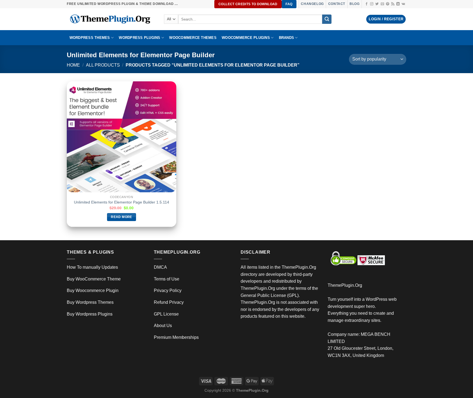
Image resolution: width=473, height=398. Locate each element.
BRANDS (286, 38)
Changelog (312, 4)
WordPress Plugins (139, 38)
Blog (354, 4)
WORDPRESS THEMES (90, 38)
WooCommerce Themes (193, 38)
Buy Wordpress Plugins (90, 314)
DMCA (160, 267)
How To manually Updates (92, 267)
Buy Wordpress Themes (90, 302)
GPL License (166, 314)
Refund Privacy (169, 302)
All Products (103, 65)
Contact (336, 4)
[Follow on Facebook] (366, 4)
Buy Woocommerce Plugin (93, 290)
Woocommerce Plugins (246, 38)
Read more (121, 217)
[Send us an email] (382, 4)
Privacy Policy (167, 290)
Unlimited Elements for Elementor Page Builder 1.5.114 (121, 202)
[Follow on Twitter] (377, 4)
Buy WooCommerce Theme (94, 279)
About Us (163, 325)
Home (73, 65)
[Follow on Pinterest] (387, 4)
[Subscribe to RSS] (392, 4)
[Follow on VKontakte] (403, 4)
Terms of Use (166, 279)
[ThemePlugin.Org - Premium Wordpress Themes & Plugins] (111, 19)
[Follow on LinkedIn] (398, 4)
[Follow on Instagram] (371, 4)
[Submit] (326, 19)
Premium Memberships (176, 337)
